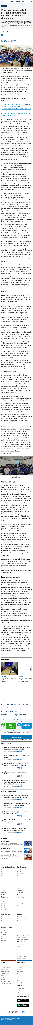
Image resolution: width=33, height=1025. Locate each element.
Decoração (19, 931)
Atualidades (19, 980)
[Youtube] (20, 1012)
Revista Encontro (23, 974)
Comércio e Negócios (21, 958)
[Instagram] (16, 1012)
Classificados (21, 942)
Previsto (19, 899)
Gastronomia (4, 920)
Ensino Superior (20, 871)
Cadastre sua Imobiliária (22, 939)
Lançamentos (20, 923)
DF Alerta (19, 965)
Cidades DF (8, 31)
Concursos (21, 895)
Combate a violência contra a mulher (15, 704)
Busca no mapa (20, 920)
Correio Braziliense (8, 867)
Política (2, 874)
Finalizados (19, 905)
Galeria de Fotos (20, 933)
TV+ (2, 938)
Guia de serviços (20, 927)
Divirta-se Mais (6, 928)
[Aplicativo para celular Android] (23, 1005)
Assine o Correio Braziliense (7, 909)
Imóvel (19, 914)
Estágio (18, 875)
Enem (18, 878)
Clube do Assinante (5, 907)
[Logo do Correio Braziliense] (16, 2)
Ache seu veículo (5, 965)
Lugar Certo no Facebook (22, 935)
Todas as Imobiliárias (21, 937)
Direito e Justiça (4, 901)
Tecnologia (3, 892)
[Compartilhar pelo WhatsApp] (21, 751)
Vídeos (2, 975)
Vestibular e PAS (20, 884)
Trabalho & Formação (21, 874)
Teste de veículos (5, 971)
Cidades (3, 871)
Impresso (4, 897)
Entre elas (5, 708)
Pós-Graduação (20, 890)
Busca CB (3, 905)
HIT (2, 936)
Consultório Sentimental (6, 918)
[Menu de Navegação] (2, 2)
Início (2, 31)
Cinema (3, 930)
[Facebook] (5, 42)
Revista (18, 978)
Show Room (19, 929)
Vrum (3, 962)
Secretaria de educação (10, 715)
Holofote (3, 890)
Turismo (3, 894)
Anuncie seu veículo (5, 967)
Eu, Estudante (22, 867)
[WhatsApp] (2, 42)
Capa (2, 869)
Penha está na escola (9, 711)
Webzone (3, 923)
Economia (3, 878)
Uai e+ (18, 992)
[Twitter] (8, 42)
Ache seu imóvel (20, 916)
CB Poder (19, 969)
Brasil (2, 875)
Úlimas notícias (20, 925)
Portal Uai (19, 990)
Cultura (18, 882)
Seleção (23, 715)
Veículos (19, 948)
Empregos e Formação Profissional (22, 951)
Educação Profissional (22, 888)
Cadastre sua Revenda (6, 983)
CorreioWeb (5, 914)
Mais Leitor (3, 940)
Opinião (3, 888)
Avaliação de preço (5, 973)
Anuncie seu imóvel (21, 918)
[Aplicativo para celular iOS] (23, 1000)
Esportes (3, 884)
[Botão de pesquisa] (31, 2)
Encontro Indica (20, 982)
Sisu (18, 886)
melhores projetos (17, 708)
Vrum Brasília (20, 971)
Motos (2, 977)
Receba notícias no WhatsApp (11, 725)
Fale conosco (20, 892)
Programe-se (4, 932)
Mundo (2, 880)
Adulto (18, 954)
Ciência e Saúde (4, 886)
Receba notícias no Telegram (26, 725)
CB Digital (3, 903)
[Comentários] (15, 42)
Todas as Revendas (5, 981)
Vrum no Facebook (5, 979)
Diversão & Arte (4, 882)
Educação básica (20, 869)
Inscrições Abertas (21, 903)
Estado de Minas (20, 988)
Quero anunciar (20, 944)
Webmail (3, 925)
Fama (2, 916)
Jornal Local (19, 967)
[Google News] (11, 42)
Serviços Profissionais (22, 956)
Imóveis (19, 946)
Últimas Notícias (20, 880)
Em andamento (20, 901)
